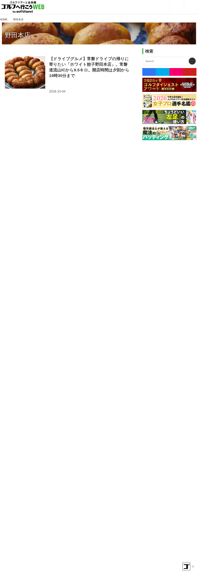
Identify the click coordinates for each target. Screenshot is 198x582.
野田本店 (17, 35)
